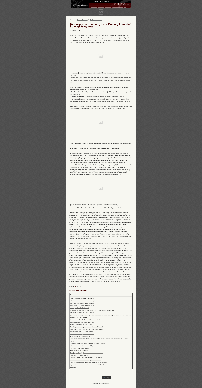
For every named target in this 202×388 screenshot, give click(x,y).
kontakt (95, 383)
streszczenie (94, 7)
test (125, 7)
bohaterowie (108, 7)
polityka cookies (104, 383)
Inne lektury (106, 1)
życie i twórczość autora (117, 7)
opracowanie (101, 7)
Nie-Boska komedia (98, 1)
